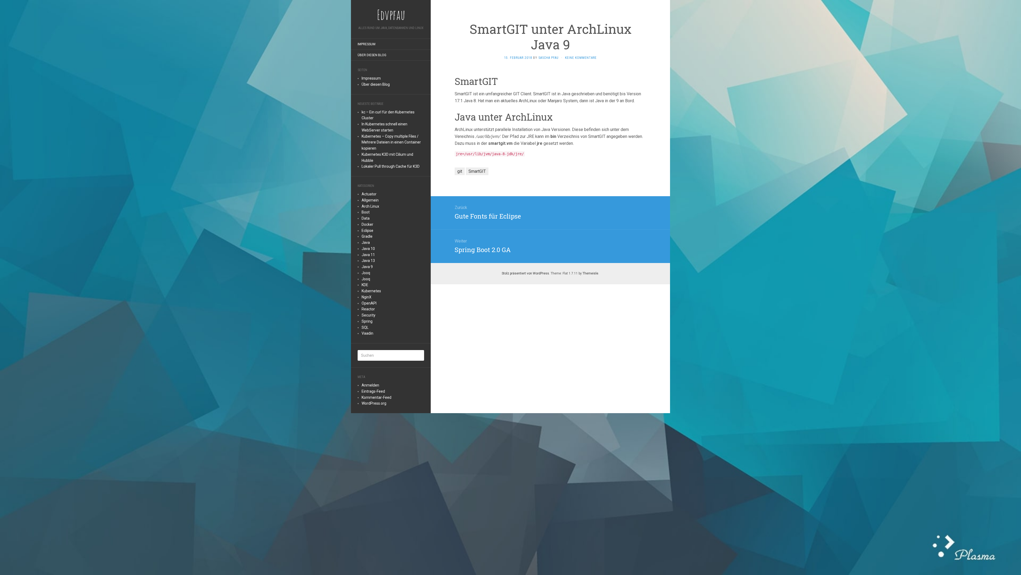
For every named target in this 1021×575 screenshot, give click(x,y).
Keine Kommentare (581, 58)
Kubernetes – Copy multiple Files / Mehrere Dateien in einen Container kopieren (391, 142)
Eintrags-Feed (373, 391)
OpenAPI (369, 303)
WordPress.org (374, 403)
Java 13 (368, 260)
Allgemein (370, 200)
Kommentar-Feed (376, 397)
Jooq (366, 273)
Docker (367, 224)
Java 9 (367, 267)
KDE (365, 285)
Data (366, 218)
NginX (366, 297)
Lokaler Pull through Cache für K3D (391, 166)
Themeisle (590, 273)
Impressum (366, 44)
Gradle (367, 236)
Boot (366, 212)
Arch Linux (370, 206)
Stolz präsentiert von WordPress (525, 273)
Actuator (369, 194)
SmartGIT (477, 171)
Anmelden (370, 385)
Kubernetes (371, 291)
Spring (367, 321)
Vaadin (367, 333)
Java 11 (368, 255)
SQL (365, 327)
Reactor (368, 309)
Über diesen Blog (372, 55)
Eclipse (367, 230)
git (459, 171)
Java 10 (368, 249)
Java (366, 242)
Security (368, 315)
